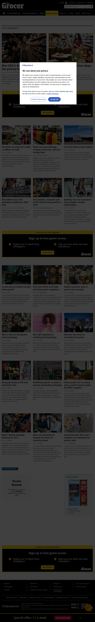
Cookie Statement (52, 94)
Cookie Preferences (38, 99)
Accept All (54, 99)
